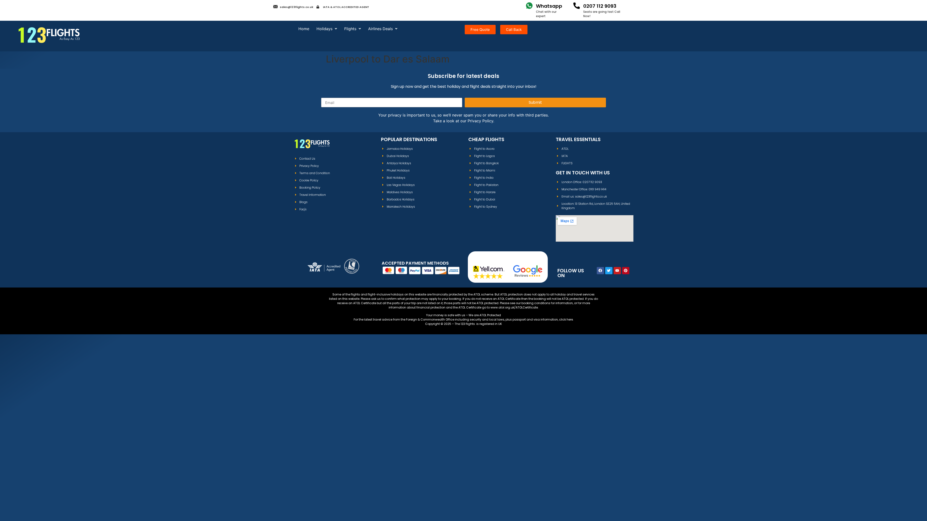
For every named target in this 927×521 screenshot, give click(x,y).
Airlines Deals (380, 28)
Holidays (324, 28)
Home (303, 28)
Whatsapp (549, 6)
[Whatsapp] (529, 5)
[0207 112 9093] (576, 5)
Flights (350, 28)
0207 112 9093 (599, 6)
